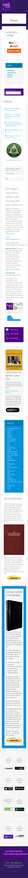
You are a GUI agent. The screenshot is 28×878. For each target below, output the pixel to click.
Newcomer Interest (12, 455)
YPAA (8, 487)
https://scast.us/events (13, 275)
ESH (8, 442)
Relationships (11, 464)
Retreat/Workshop (12, 467)
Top (15, 871)
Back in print (7, 557)
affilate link (14, 170)
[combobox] (13, 92)
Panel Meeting (11, 460)
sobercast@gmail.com (13, 239)
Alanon (9, 433)
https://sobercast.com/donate (15, 245)
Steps (9, 473)
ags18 (9, 432)
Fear (8, 444)
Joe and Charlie (11, 448)
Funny (9, 316)
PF (8, 462)
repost (9, 465)
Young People (11, 485)
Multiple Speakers (12, 451)
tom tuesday (10, 474)
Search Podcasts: (10, 90)
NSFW (9, 457)
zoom (9, 489)
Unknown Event (11, 480)
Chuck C (9, 437)
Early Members (11, 440)
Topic (8, 476)
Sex (8, 469)
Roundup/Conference (13, 428)
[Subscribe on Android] (8, 809)
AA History (10, 430)
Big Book (9, 435)
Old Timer (10, 318)
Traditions (10, 478)
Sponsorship (11, 471)
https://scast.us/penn (13, 269)
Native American (12, 453)
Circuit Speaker (11, 439)
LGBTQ (9, 449)
